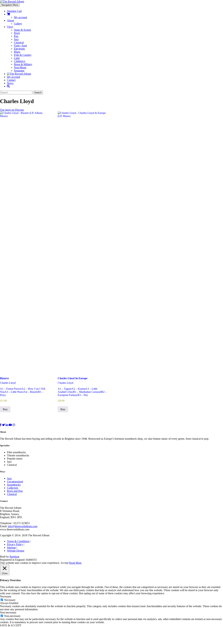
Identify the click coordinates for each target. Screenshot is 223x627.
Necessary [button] (5, 596)
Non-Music (20, 67)
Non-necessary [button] (8, 612)
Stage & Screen (22, 29)
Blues (17, 51)
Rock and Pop (15, 490)
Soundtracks (14, 484)
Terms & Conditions (18, 541)
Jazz (16, 39)
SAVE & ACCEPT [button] (10, 625)
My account (20, 17)
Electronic (19, 48)
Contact (11, 80)
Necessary (10, 599)
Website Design (15, 550)
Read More (75, 562)
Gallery (18, 23)
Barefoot (14, 556)
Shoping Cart (14, 11)
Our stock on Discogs (12, 109)
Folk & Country (23, 54)
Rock (17, 33)
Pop (16, 36)
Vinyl (10, 26)
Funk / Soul (20, 45)
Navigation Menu (9, 5)
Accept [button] (64, 562)
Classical (19, 42)
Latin (17, 58)
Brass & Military (23, 64)
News (10, 83)
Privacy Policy (15, 544)
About (10, 20)
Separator (19, 70)
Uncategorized (15, 481)
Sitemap (11, 547)
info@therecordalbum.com (22, 526)
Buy (5, 409)
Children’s (19, 61)
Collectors (12, 487)
